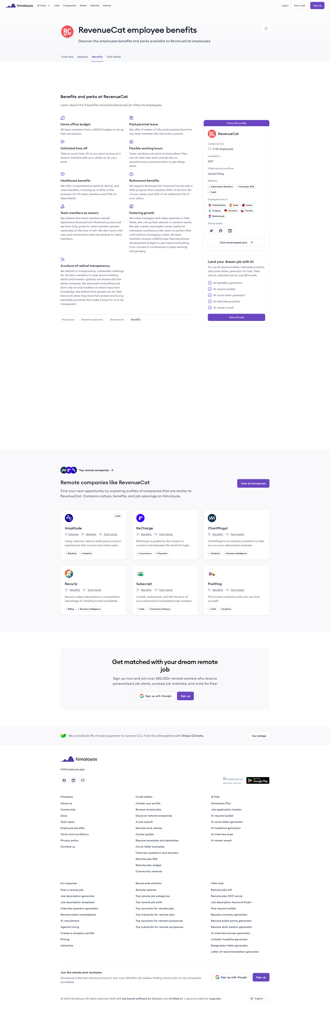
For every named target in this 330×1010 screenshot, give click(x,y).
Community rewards (149, 871)
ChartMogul (218, 528)
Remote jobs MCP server (227, 896)
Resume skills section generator (231, 927)
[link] (68, 319)
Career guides (145, 834)
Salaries (95, 5)
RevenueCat (117, 319)
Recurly (71, 584)
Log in (285, 5)
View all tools (236, 317)
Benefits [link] (136, 319)
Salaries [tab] (83, 56)
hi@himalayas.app (72, 769)
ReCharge (144, 528)
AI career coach (221, 840)
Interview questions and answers (157, 852)
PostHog (215, 584)
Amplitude (73, 528)
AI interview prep (222, 834)
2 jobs (118, 516)
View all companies (253, 483)
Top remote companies (94, 470)
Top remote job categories (153, 896)
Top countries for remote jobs (155, 908)
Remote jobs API (221, 890)
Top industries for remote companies (159, 927)
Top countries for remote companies (159, 920)
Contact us (67, 846)
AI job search (144, 822)
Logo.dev (215, 998)
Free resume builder (223, 908)
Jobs (57, 5)
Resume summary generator (229, 914)
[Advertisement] (126, 80)
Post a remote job (71, 890)
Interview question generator (79, 908)
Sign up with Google (158, 696)
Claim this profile (236, 123)
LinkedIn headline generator (229, 939)
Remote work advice (149, 828)
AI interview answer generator (230, 933)
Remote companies (92, 319)
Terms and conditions (74, 834)
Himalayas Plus (221, 803)
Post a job (299, 5)
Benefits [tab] (97, 56)
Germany (232, 210)
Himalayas (68, 319)
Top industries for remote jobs (155, 914)
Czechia (249, 210)
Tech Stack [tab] (114, 56)
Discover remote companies (154, 815)
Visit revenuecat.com (233, 242)
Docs (63, 815)
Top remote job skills (149, 902)
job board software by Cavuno (142, 998)
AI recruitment (69, 920)
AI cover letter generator (227, 822)
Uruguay (216, 210)
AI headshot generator (226, 828)
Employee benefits (72, 828)
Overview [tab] (67, 56)
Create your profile (148, 803)
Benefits (88, 534)
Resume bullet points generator (231, 920)
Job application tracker (226, 809)
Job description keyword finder (231, 902)
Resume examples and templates (157, 840)
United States (219, 205)
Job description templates (77, 902)
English (259, 998)
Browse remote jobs (148, 809)
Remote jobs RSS (146, 859)
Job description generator (77, 896)
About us (66, 803)
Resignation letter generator (229, 945)
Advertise (66, 945)
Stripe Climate (192, 736)
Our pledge (259, 735)
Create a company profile (77, 933)
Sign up (317, 5)
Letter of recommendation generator (235, 951)
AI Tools (41, 5)
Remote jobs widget (148, 865)
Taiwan (249, 205)
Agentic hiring (69, 927)
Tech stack (108, 534)
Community (68, 809)
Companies (69, 5)
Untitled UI (176, 998)
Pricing (64, 939)
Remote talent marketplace (78, 914)
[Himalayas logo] (19, 5)
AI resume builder (222, 815)
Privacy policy (69, 840)
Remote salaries (146, 890)
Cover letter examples (150, 846)
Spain (235, 205)
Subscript (144, 584)
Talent (83, 5)
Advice (107, 5)
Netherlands (218, 216)
